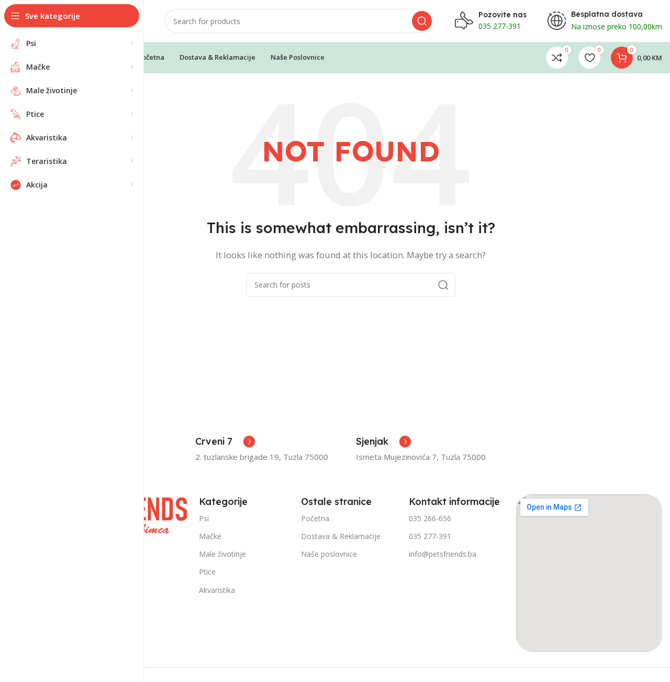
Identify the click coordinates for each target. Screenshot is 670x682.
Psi (204, 518)
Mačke (210, 536)
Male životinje (222, 554)
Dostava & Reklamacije (341, 536)
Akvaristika (217, 590)
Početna (315, 518)
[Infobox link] (225, 441)
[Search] (422, 21)
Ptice (207, 572)
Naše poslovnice (329, 554)
